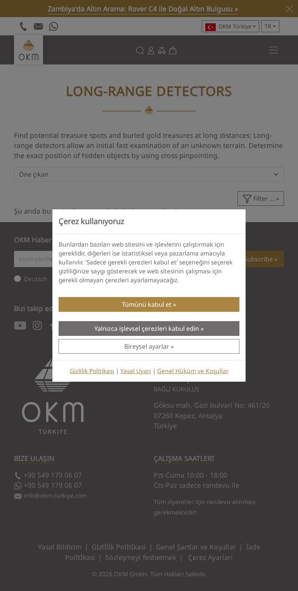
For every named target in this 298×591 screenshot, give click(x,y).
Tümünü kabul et (147, 304)
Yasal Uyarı (135, 371)
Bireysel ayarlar (146, 346)
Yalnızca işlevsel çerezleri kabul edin (146, 328)
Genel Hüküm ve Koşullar (193, 371)
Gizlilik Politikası (92, 371)
